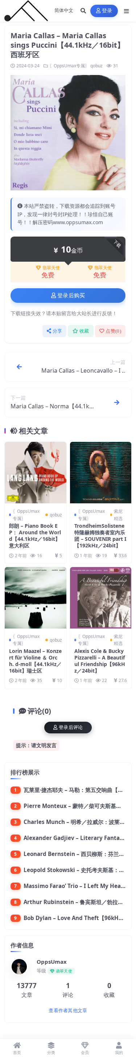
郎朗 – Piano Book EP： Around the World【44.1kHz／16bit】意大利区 (35, 535)
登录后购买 (71, 295)
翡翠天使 (51, 267)
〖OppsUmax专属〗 (69, 66)
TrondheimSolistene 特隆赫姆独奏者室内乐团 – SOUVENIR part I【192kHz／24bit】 (100, 535)
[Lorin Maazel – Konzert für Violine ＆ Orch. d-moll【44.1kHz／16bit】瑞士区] (35, 598)
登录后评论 (71, 727)
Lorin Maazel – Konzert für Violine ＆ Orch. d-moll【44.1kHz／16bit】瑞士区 (35, 660)
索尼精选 (118, 514)
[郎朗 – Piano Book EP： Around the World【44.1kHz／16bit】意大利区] (35, 473)
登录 (107, 10)
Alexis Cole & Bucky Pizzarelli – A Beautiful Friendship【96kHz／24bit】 (99, 660)
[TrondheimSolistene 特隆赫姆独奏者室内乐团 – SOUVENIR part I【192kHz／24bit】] (101, 473)
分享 (57, 331)
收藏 (84, 331)
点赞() (113, 331)
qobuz (96, 66)
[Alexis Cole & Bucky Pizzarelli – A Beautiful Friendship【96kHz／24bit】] (101, 598)
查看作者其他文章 (68, 1010)
